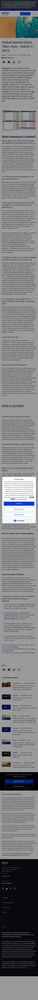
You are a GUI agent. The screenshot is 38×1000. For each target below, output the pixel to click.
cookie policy (15, 499)
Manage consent (19, 514)
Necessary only (19, 509)
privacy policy (27, 499)
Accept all (19, 503)
